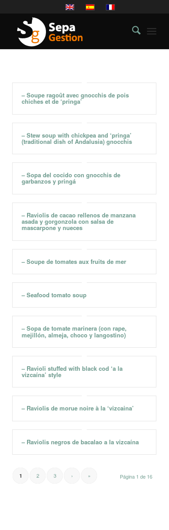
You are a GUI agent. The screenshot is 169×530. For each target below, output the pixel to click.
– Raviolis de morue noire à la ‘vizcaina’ (78, 408)
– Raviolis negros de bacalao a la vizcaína (80, 442)
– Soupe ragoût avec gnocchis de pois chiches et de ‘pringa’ (75, 98)
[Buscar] (132, 31)
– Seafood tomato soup (54, 294)
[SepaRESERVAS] (70, 31)
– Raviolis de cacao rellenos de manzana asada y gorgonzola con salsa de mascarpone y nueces (79, 221)
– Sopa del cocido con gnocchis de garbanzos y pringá (71, 178)
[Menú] (151, 31)
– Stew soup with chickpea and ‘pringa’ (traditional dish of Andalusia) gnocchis (77, 138)
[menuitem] (132, 31)
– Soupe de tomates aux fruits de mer (74, 261)
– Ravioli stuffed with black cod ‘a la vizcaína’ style (72, 371)
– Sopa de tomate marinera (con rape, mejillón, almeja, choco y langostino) (74, 331)
